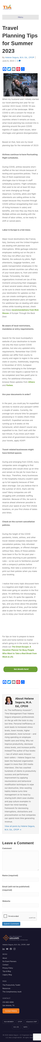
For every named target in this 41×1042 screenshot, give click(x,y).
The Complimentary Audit (12, 992)
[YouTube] (7, 949)
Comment (7, 848)
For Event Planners (9, 961)
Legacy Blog (7, 975)
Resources (6, 988)
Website (6, 901)
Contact (5, 965)
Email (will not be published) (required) (15, 888)
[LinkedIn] (4, 949)
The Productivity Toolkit (11, 985)
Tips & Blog (7, 971)
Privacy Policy (8, 968)
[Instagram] (14, 949)
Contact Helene (11, 1011)
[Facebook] (11, 949)
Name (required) (10, 875)
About (5, 958)
